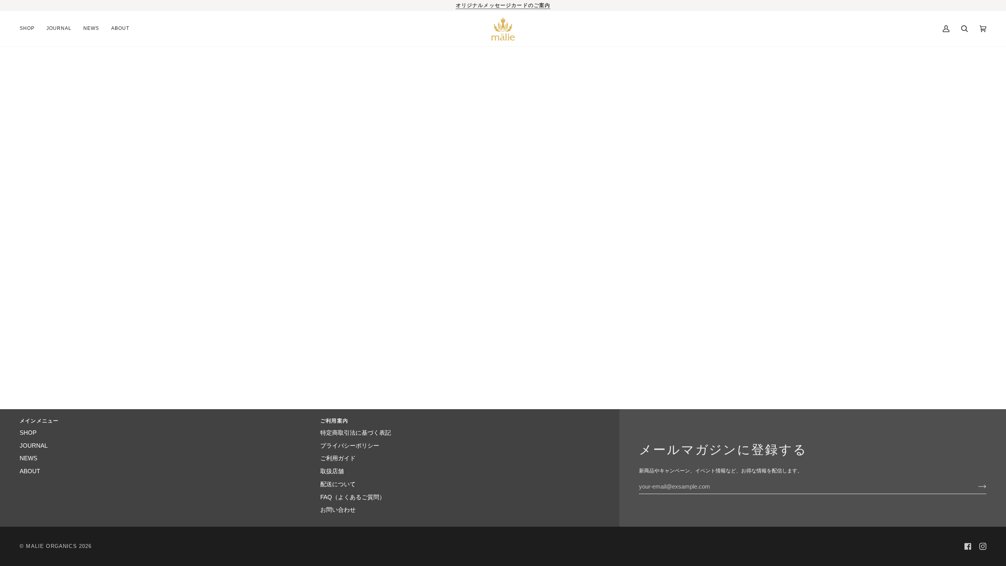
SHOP (28, 433)
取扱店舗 (332, 471)
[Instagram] (982, 546)
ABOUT (30, 471)
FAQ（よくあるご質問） (352, 497)
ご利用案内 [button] (334, 421)
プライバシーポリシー (349, 446)
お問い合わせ (338, 510)
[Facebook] (967, 546)
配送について (338, 484)
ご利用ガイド (338, 458)
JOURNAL (34, 446)
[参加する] (976, 486)
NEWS (28, 458)
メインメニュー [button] (39, 421)
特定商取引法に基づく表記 (355, 433)
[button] (30, 28)
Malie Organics (51, 546)
